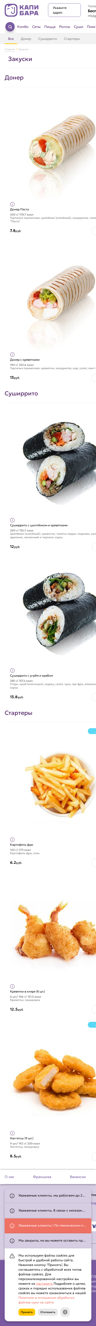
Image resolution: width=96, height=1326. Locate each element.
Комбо (22, 26)
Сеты (36, 26)
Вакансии (78, 1176)
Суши (78, 26)
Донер (26, 39)
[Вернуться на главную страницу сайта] (22, 10)
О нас (9, 1176)
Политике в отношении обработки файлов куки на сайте (46, 1300)
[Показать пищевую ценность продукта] (12, 204)
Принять (27, 1312)
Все (11, 39)
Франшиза (42, 1176)
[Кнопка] (65, 1312)
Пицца (49, 26)
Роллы (64, 26)
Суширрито (47, 39)
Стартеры (72, 39)
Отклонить (47, 1312)
